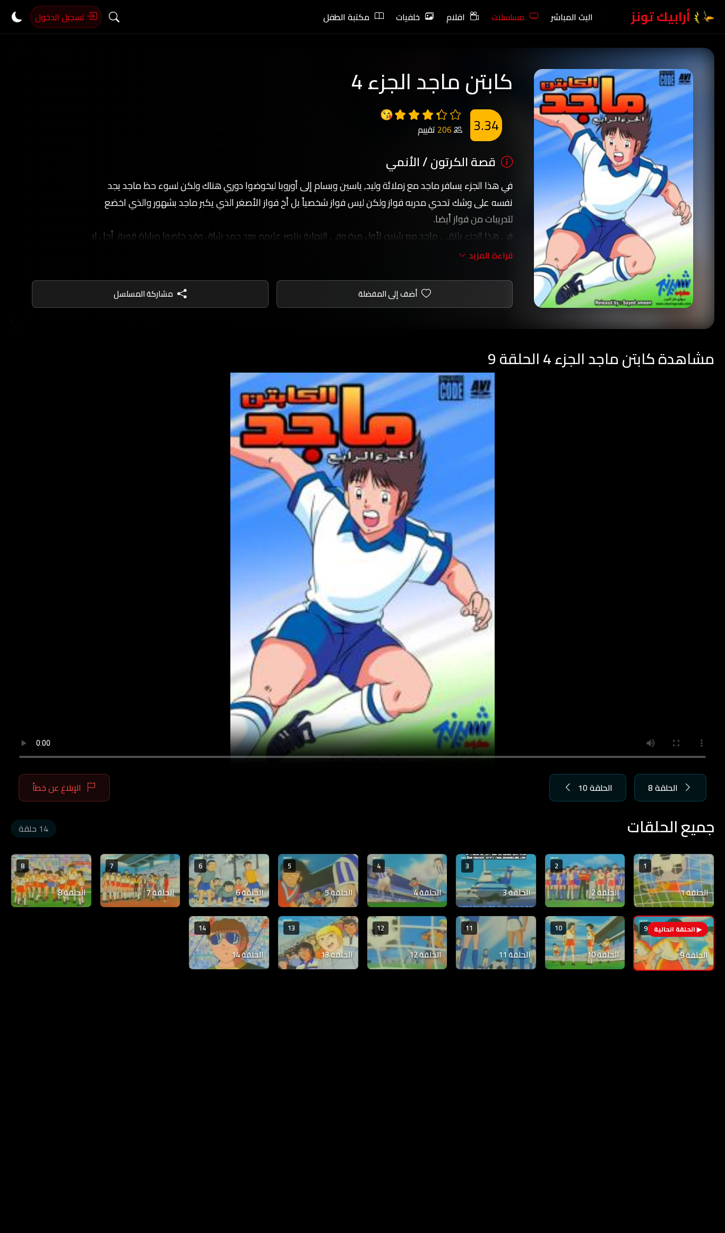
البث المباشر (572, 17)
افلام (455, 17)
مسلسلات (507, 17)
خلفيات (408, 17)
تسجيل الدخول (61, 17)
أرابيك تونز (662, 17)
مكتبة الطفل (346, 17)
